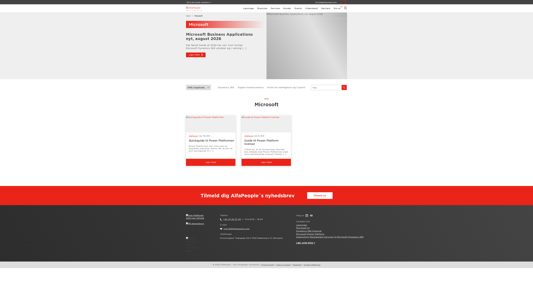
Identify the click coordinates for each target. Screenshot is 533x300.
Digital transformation (251, 87)
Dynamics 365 (226, 87)
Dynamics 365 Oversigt (309, 231)
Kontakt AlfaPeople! (312, 265)
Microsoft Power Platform (310, 234)
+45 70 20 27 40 (232, 219)
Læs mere (194, 54)
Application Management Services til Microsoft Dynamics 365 (330, 237)
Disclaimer (297, 265)
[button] (344, 8)
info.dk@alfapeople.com (326, 2)
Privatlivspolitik (267, 265)
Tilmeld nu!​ (320, 195)
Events (298, 8)
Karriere (325, 8)
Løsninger (248, 8)
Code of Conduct (283, 265)
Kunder (287, 8)
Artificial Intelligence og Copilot (286, 87)
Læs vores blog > (305, 243)
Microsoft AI (303, 228)
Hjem (188, 16)
